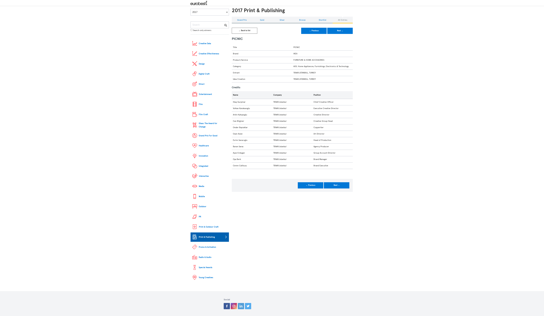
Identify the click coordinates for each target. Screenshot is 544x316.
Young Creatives (206, 277)
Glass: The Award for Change (208, 125)
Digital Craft (204, 74)
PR (200, 216)
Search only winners (202, 30)
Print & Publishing (207, 237)
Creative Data (205, 43)
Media (201, 186)
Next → (340, 31)
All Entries (342, 20)
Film (201, 104)
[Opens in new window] (227, 306)
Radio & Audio (205, 257)
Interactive (204, 176)
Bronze (302, 20)
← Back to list (244, 30)
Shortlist (322, 20)
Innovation (203, 156)
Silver (282, 20)
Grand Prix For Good (208, 135)
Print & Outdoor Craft (208, 227)
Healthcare (204, 145)
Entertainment (205, 94)
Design (202, 64)
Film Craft (203, 114)
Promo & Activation (207, 247)
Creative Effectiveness (209, 53)
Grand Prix (242, 20)
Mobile (202, 196)
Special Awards (205, 267)
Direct (201, 84)
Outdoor (202, 206)
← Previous (314, 31)
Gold (262, 20)
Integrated (203, 166)
